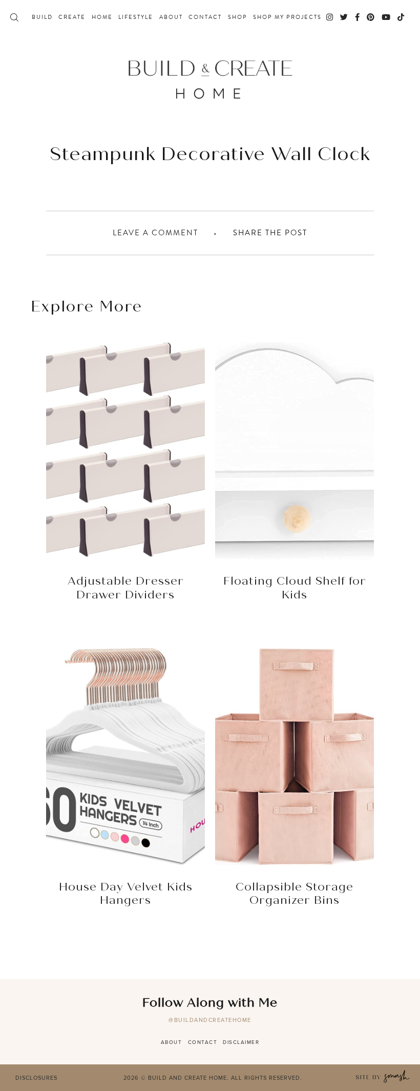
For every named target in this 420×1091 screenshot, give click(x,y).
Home (102, 17)
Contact (205, 17)
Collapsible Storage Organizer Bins (294, 894)
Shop (237, 17)
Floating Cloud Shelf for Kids (294, 588)
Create (72, 17)
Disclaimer (241, 1042)
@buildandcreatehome (210, 1020)
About (171, 17)
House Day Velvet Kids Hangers (126, 894)
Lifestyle (135, 17)
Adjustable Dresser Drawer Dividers (126, 588)
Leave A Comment (155, 232)
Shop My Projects (287, 17)
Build (42, 17)
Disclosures (36, 1078)
